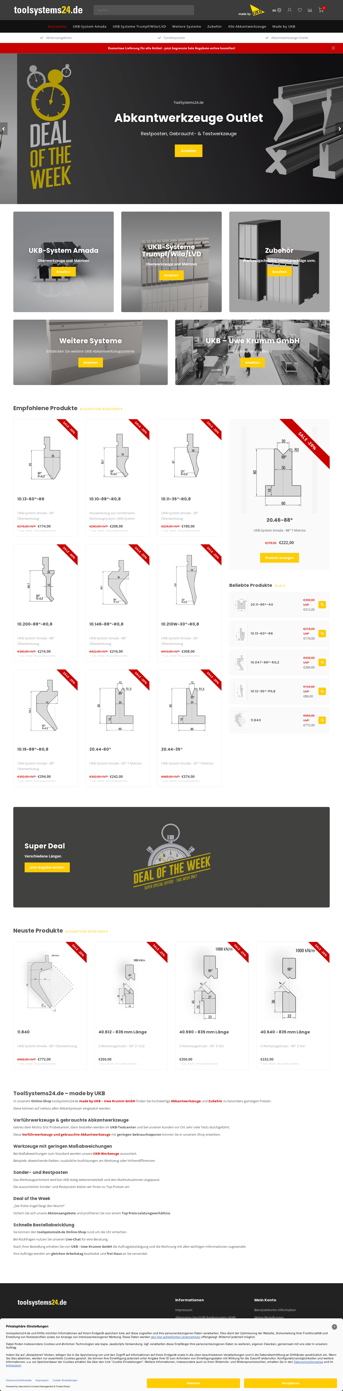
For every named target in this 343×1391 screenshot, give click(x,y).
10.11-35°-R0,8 (176, 499)
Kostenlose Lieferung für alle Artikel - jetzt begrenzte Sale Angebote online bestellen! (171, 48)
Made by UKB (283, 26)
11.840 (23, 1032)
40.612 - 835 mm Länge (122, 1032)
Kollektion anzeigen (100, 409)
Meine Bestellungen (269, 1317)
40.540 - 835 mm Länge (285, 1032)
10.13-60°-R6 (30, 499)
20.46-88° (279, 519)
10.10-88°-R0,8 (105, 499)
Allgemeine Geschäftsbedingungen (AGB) (205, 1317)
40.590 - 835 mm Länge (204, 1032)
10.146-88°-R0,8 (106, 624)
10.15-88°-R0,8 (32, 749)
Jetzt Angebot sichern (47, 867)
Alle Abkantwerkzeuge (247, 26)
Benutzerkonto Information (275, 1310)
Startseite (57, 26)
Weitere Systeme (186, 26)
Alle (279, 586)
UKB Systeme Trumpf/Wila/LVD (139, 26)
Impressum (183, 1310)
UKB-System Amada (89, 26)
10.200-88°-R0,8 (34, 624)
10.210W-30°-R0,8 (180, 624)
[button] (4, 128)
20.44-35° (172, 749)
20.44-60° (100, 749)
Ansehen (171, 150)
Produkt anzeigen (279, 557)
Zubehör (214, 26)
